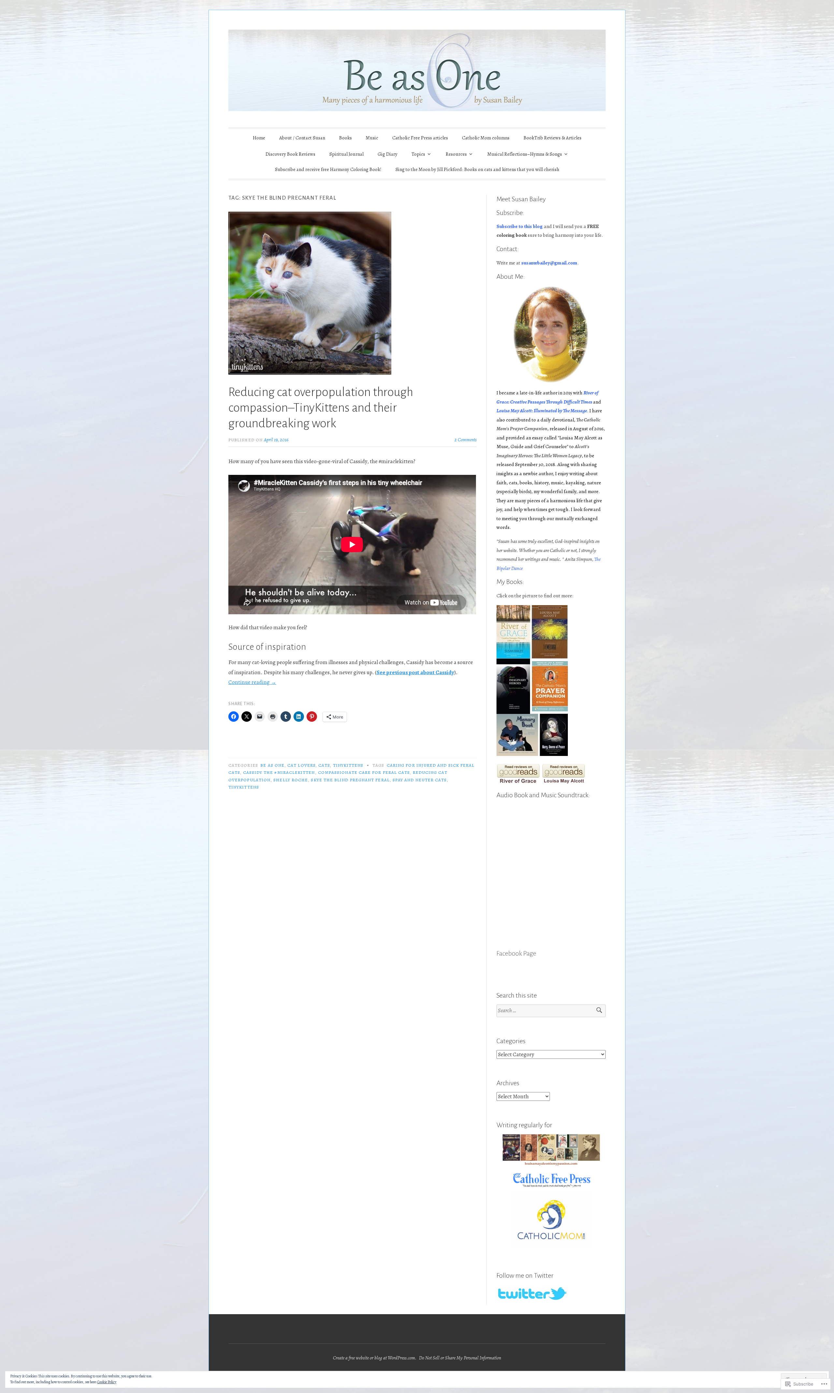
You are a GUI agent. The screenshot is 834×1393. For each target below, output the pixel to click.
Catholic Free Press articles (420, 138)
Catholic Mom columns (486, 138)
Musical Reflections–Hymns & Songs (524, 154)
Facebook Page (516, 953)
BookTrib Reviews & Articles (553, 138)
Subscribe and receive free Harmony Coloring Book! (328, 169)
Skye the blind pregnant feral (350, 780)
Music (372, 138)
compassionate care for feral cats (364, 772)
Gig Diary (387, 154)
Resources (456, 154)
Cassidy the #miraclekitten (279, 772)
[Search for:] (551, 1010)
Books (345, 138)
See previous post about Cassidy (415, 672)
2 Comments (465, 439)
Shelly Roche (290, 780)
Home (259, 138)
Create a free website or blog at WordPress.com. (375, 1358)
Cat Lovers (301, 765)
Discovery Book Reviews (290, 154)
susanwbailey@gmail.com (549, 262)
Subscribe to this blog (519, 226)
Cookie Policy (106, 1382)
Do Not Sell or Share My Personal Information (460, 1358)
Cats (324, 765)
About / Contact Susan (302, 138)
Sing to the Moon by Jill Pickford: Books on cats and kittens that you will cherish (477, 169)
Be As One (272, 765)
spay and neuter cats (420, 780)
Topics (418, 154)
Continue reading (252, 682)
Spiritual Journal (346, 154)
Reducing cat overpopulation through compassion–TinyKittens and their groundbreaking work (320, 408)
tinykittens (348, 765)
